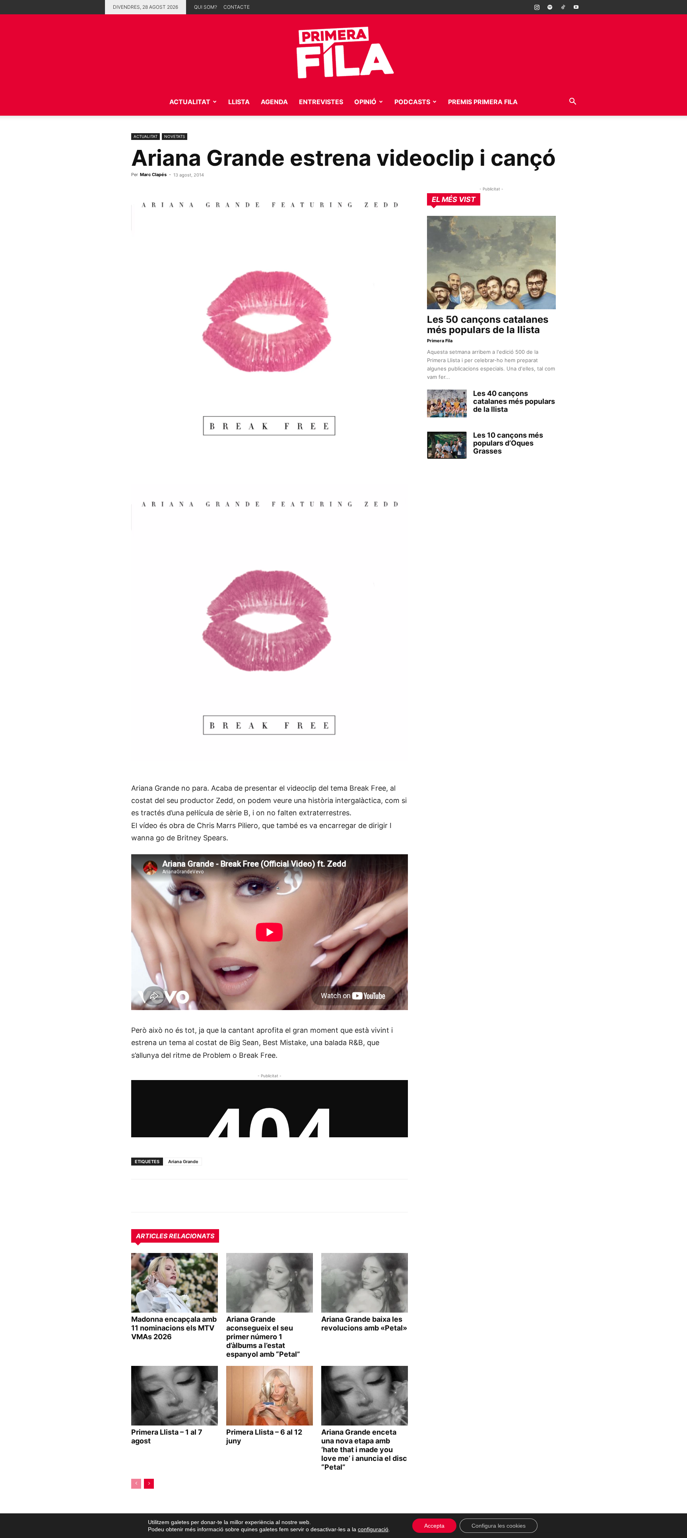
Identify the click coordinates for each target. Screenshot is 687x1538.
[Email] (212, 1196)
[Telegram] (157, 1196)
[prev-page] (136, 1484)
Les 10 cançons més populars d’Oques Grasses (508, 443)
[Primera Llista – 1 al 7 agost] (174, 1396)
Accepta (434, 1525)
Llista (239, 102)
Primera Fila (439, 340)
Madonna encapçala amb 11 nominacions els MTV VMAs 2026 (174, 1328)
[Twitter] (176, 1196)
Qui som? (205, 7)
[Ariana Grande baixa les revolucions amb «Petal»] (364, 1283)
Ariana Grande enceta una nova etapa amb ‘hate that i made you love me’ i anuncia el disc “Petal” (364, 1449)
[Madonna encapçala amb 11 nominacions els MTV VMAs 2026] (174, 1283)
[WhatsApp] (139, 1196)
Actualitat (189, 102)
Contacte (236, 7)
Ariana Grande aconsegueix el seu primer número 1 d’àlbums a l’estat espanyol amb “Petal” (263, 1336)
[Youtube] (576, 7)
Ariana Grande (183, 1161)
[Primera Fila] (343, 51)
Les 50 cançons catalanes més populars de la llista (487, 325)
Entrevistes (321, 102)
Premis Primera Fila (483, 102)
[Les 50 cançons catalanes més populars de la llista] (491, 262)
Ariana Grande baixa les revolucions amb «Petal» (364, 1323)
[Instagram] (537, 7)
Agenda (274, 102)
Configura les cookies (499, 1525)
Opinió (365, 102)
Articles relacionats (175, 1236)
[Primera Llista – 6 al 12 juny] (269, 1396)
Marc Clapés (153, 174)
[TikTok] (563, 7)
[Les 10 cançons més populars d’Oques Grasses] (447, 445)
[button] (572, 102)
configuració (373, 1529)
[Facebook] (194, 1196)
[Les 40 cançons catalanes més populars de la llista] (447, 403)
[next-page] (149, 1484)
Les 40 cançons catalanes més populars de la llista (514, 401)
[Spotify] (550, 7)
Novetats (174, 136)
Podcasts (412, 102)
